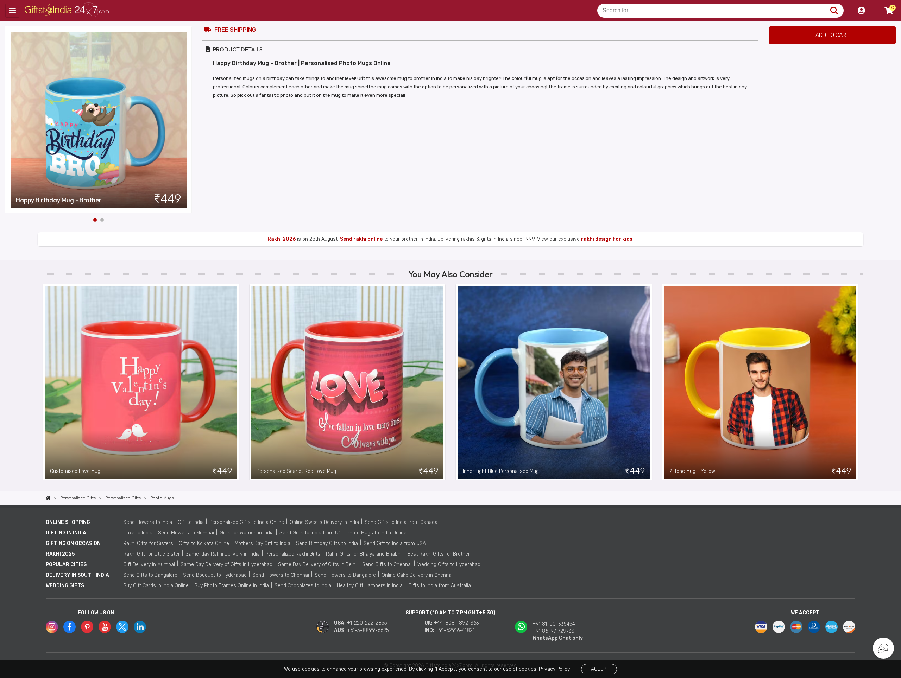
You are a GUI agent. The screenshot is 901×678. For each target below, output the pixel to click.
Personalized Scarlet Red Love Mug (296, 471)
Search (834, 11)
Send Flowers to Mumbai (186, 533)
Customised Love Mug (75, 471)
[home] (48, 497)
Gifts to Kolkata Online (204, 543)
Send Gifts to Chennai (387, 565)
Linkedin (140, 627)
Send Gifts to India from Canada (401, 522)
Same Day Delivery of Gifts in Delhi (317, 565)
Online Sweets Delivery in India (324, 522)
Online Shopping (68, 522)
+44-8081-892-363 (456, 623)
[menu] (12, 10)
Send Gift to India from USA (395, 543)
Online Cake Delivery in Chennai (417, 575)
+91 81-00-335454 (554, 624)
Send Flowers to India (147, 522)
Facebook (69, 627)
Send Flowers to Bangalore (345, 575)
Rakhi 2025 (60, 554)
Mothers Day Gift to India (262, 543)
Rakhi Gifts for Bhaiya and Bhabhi (364, 554)
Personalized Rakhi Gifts (292, 554)
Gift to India (191, 522)
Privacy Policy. (555, 669)
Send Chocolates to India (303, 586)
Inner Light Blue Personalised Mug (501, 471)
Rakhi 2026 (281, 239)
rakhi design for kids (606, 239)
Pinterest (87, 627)
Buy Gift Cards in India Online (156, 586)
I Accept (598, 669)
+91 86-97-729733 (553, 631)
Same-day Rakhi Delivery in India (222, 554)
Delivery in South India (77, 575)
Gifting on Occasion (73, 543)
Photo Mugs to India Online (377, 533)
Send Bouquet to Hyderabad (215, 575)
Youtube (105, 627)
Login (861, 11)
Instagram (52, 627)
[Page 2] (102, 220)
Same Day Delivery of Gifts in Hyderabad (226, 565)
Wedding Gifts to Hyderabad (448, 565)
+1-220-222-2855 (367, 623)
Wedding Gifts (65, 586)
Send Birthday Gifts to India (327, 543)
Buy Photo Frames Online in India (231, 586)
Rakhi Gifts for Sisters (148, 543)
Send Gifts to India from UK (310, 533)
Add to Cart (832, 35)
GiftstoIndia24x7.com (67, 10)
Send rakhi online (361, 239)
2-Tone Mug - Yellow (692, 471)
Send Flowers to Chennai (280, 575)
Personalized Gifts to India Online (246, 522)
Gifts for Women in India (247, 533)
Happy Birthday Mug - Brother (58, 200)
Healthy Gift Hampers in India (370, 586)
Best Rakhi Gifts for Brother (438, 554)
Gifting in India (66, 533)
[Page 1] (95, 220)
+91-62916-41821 (455, 630)
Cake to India (137, 533)
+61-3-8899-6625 (368, 630)
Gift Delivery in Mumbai (149, 565)
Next (186, 120)
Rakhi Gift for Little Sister (151, 554)
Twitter (122, 627)
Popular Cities (66, 565)
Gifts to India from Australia (439, 586)
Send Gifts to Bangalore (150, 575)
